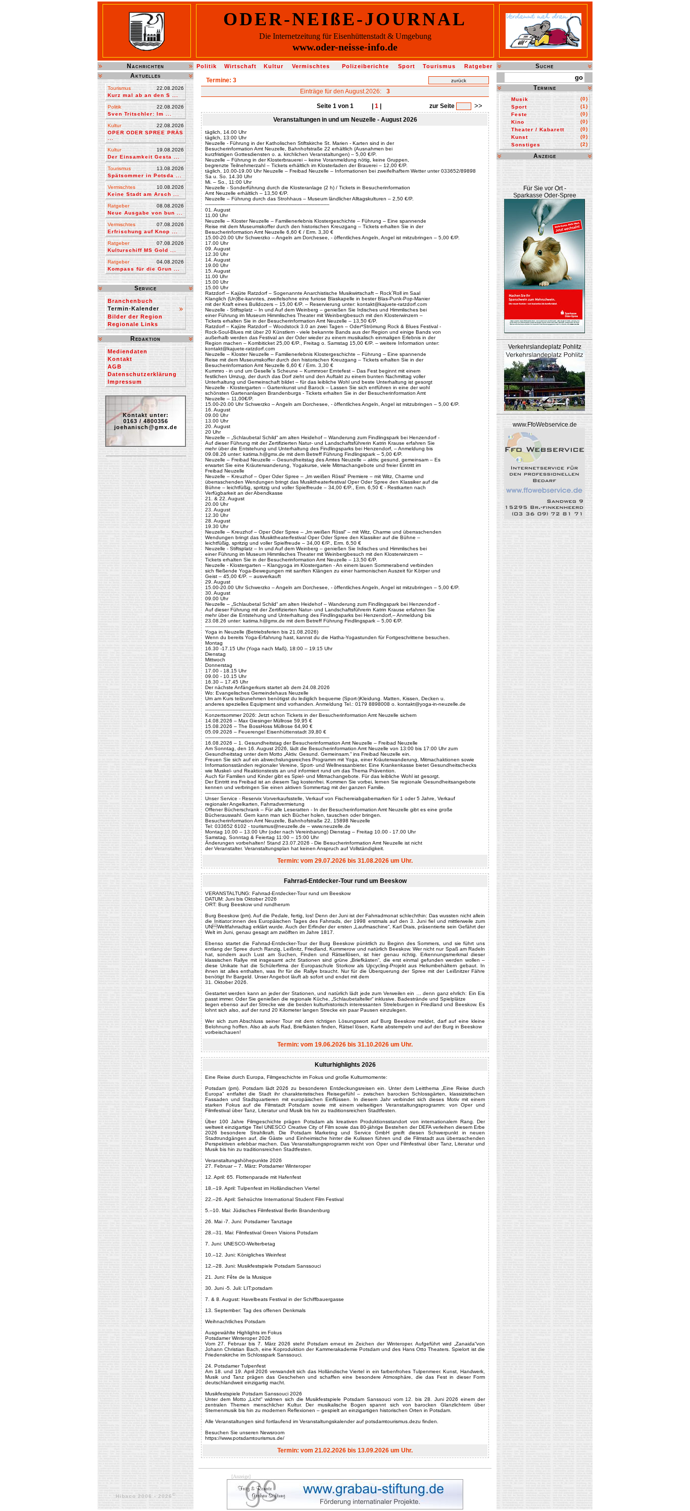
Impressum (125, 382)
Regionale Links (133, 324)
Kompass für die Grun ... (144, 269)
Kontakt (120, 359)
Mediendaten (127, 351)
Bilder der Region (135, 317)
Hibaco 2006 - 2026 (146, 1496)
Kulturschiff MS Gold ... (142, 250)
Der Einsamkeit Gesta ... (144, 157)
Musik (519, 99)
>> (478, 106)
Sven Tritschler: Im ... (140, 114)
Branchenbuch (130, 301)
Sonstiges (525, 144)
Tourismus (439, 66)
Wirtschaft (240, 66)
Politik (206, 66)
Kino (517, 122)
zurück (458, 80)
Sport (406, 66)
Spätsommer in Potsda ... (145, 175)
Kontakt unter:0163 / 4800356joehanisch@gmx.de (145, 421)
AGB (115, 366)
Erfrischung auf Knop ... (143, 231)
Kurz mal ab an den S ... (143, 95)
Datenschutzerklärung (142, 374)
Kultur (273, 66)
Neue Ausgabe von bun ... (145, 213)
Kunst (519, 137)
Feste (519, 114)
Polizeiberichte (365, 66)
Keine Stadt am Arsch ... (143, 194)
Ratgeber (478, 66)
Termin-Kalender (133, 308)
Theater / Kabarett (537, 129)
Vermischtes (311, 66)
